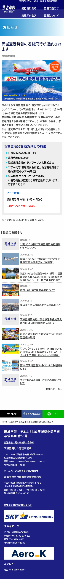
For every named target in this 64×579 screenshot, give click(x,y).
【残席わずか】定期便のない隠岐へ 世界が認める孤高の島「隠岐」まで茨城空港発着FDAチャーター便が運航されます (41, 277)
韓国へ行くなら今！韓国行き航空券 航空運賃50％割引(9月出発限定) (40, 260)
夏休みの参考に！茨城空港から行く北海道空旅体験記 (41, 335)
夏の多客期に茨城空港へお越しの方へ (40, 304)
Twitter (11, 414)
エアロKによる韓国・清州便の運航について (40, 381)
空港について (51, 15)
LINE (55, 414)
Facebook (33, 414)
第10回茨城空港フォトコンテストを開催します (41, 366)
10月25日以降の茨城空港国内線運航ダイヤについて (40, 245)
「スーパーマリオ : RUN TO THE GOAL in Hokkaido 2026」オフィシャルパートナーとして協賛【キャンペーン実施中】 (41, 352)
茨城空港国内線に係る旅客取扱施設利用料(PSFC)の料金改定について (41, 320)
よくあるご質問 (49, 1)
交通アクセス (29, 15)
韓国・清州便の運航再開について (37, 290)
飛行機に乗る (29, 8)
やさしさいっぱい (29, 1)
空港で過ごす (51, 8)
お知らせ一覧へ (54, 389)
